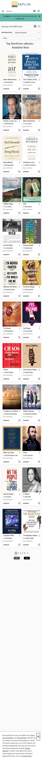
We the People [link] (8, 494)
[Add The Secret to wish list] (19, 337)
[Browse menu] (38, 11)
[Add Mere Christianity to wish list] (39, 130)
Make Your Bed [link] (8, 453)
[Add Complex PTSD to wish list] (19, 545)
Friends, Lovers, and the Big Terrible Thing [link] (10, 121)
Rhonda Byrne (9, 331)
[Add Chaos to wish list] (19, 379)
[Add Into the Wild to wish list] (19, 254)
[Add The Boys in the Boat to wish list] (19, 420)
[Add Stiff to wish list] (39, 213)
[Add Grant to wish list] (39, 462)
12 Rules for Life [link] (28, 162)
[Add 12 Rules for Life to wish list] (39, 172)
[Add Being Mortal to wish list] (19, 172)
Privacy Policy (22, 738)
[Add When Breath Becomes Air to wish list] (19, 89)
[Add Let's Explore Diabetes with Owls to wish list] (39, 379)
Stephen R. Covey (30, 82)
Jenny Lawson (29, 289)
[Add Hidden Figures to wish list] (39, 420)
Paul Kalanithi (9, 82)
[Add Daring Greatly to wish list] (39, 254)
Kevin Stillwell (9, 372)
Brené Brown (28, 248)
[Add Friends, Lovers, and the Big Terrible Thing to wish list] (19, 130)
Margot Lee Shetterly (31, 414)
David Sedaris (29, 372)
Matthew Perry (9, 123)
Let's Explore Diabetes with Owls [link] (30, 370)
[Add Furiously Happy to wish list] (39, 296)
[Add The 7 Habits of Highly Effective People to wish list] (39, 89)
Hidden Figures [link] (28, 411)
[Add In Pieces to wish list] (39, 503)
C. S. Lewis (28, 123)
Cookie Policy (27, 756)
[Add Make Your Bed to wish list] (19, 462)
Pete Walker (8, 538)
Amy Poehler (28, 331)
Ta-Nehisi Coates (10, 289)
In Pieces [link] (26, 494)
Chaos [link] (5, 370)
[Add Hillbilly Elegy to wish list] (19, 213)
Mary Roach (28, 206)
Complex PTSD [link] (8, 536)
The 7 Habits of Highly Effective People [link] (30, 80)
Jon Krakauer (9, 248)
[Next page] (27, 553)
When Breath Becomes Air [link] (10, 80)
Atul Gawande (9, 165)
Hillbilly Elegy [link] (8, 204)
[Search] (3, 11)
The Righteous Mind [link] (30, 536)
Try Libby (6, 16)
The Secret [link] (7, 328)
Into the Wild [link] (7, 245)
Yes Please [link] (26, 328)
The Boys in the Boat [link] (10, 411)
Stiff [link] (24, 204)
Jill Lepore (8, 496)
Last (26, 558)
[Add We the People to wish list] (19, 503)
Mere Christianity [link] (29, 121)
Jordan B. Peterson (30, 165)
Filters (5, 38)
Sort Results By (7, 32)
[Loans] (34, 11)
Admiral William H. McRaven (12, 455)
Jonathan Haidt (29, 538)
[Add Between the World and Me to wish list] (19, 296)
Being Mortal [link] (7, 162)
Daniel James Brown (11, 414)
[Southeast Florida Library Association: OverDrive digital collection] (21, 4)
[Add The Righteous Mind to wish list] (39, 545)
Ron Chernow (29, 455)
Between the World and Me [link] (10, 287)
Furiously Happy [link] (29, 287)
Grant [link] (25, 453)
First (16, 558)
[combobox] (17, 11)
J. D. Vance (8, 206)
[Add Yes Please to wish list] (39, 337)
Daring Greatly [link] (28, 245)
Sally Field (28, 496)
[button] (35, 27)
